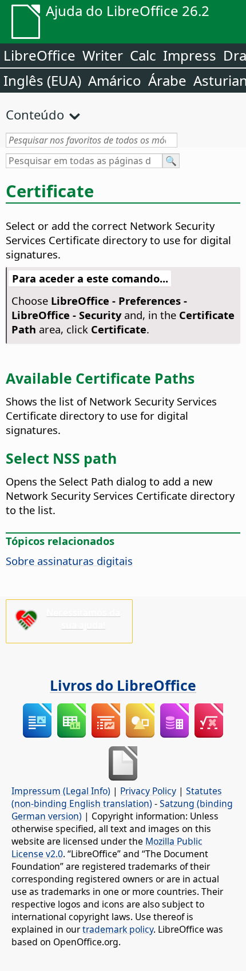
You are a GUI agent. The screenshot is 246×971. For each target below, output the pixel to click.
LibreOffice (39, 55)
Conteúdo (35, 114)
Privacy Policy (148, 791)
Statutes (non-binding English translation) (116, 797)
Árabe (167, 80)
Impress (189, 55)
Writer (102, 55)
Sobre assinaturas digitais (69, 561)
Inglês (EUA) (42, 80)
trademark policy (117, 929)
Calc (143, 55)
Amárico (114, 80)
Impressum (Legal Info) (60, 791)
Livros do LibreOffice (123, 685)
